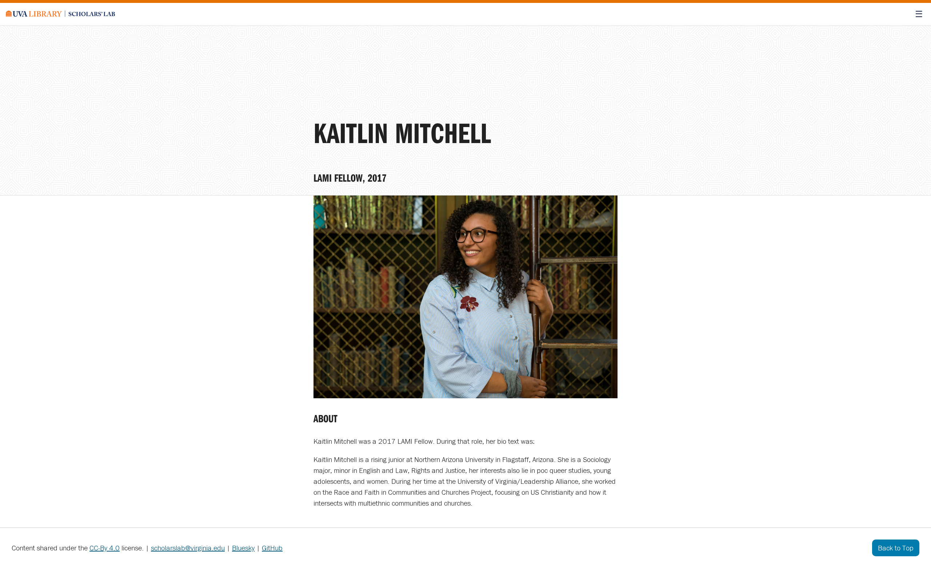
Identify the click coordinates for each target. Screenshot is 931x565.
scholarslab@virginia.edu (188, 547)
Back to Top (896, 547)
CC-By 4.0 (104, 547)
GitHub (272, 547)
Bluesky (243, 547)
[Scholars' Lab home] (60, 14)
